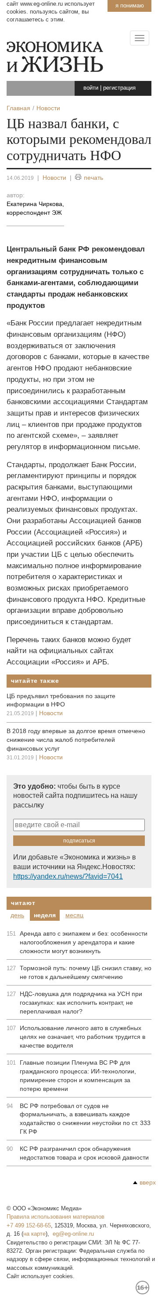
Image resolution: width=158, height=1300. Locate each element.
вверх (148, 1182)
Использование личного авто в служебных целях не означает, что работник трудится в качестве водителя (82, 1036)
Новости (54, 177)
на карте (34, 1233)
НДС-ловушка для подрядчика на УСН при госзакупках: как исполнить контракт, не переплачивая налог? (81, 1002)
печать (93, 177)
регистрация (119, 87)
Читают (23, 902)
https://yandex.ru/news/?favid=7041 (68, 876)
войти (90, 87)
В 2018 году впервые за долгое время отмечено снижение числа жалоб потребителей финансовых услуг (76, 739)
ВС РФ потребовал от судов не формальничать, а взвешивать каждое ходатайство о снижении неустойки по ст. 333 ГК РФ (85, 1119)
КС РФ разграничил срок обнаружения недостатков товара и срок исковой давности (84, 1153)
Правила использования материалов (55, 1216)
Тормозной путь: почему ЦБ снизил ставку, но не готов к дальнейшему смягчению (85, 972)
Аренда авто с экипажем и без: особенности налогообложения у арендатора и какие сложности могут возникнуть (83, 942)
